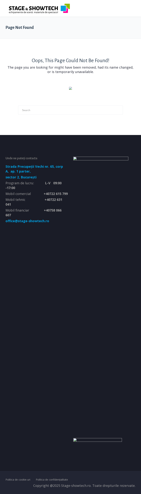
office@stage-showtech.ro (27, 221)
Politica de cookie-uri (18, 479)
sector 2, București (21, 177)
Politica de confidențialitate (52, 479)
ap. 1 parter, (20, 171)
